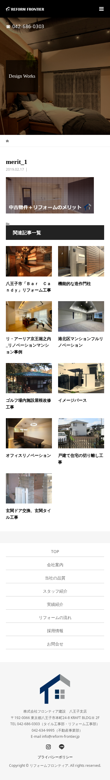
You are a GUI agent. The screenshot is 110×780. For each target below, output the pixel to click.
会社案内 (55, 565)
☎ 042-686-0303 (25, 26)
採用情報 (55, 631)
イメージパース (72, 400)
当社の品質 (55, 578)
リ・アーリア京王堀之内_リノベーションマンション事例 (28, 345)
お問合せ (55, 644)
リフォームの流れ (55, 617)
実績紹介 (55, 604)
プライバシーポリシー (55, 756)
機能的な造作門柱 (74, 284)
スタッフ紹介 (55, 591)
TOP (55, 552)
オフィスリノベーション (28, 455)
